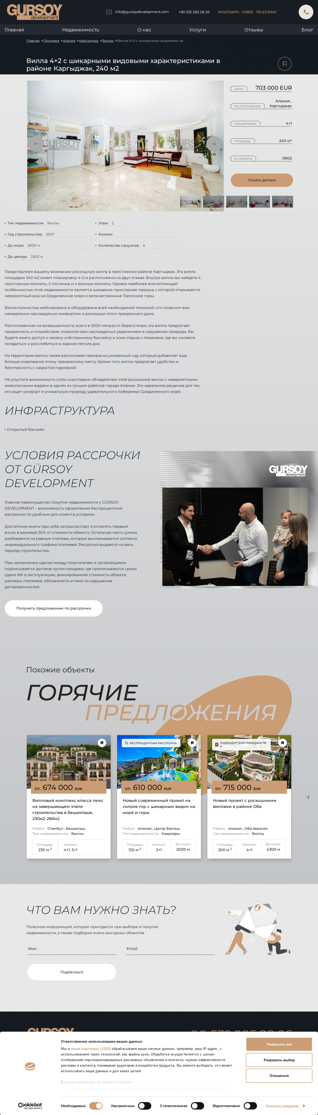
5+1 (74, 850)
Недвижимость (80, 30)
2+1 (159, 850)
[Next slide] (307, 797)
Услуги (197, 30)
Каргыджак (88, 41)
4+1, (67, 850)
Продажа (51, 41)
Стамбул (55, 828)
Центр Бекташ (167, 828)
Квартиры (171, 833)
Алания (69, 41)
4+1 (249, 850)
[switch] (144, 1105)
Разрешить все (279, 1044)
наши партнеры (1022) (91, 1049)
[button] (36, 144)
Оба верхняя (256, 828)
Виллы (108, 41)
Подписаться (72, 972)
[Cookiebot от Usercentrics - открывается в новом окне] (30, 1105)
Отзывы (253, 30)
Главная (14, 30)
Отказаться (279, 1076)
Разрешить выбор (279, 1060)
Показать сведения (282, 1106)
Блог (307, 30)
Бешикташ (75, 828)
